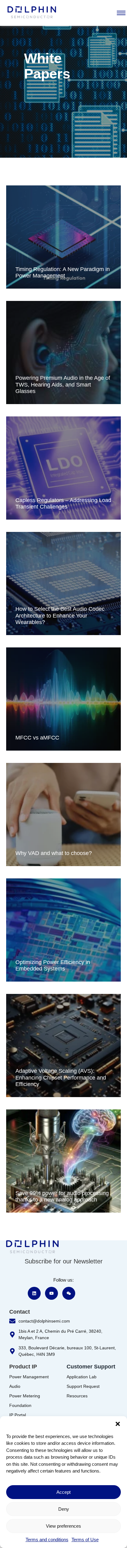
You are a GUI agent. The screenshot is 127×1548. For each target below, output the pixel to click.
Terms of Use (85, 1539)
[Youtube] (51, 1293)
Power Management (29, 1376)
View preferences (63, 1526)
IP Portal (17, 1414)
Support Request (83, 1386)
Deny (63, 1509)
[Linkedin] (34, 1293)
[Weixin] (68, 1293)
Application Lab (81, 1376)
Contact (19, 1312)
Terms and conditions (47, 1539)
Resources (77, 1395)
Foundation (20, 1405)
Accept (63, 1492)
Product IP (23, 1367)
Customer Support (91, 1367)
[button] (118, 1424)
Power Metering (24, 1395)
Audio (14, 1386)
